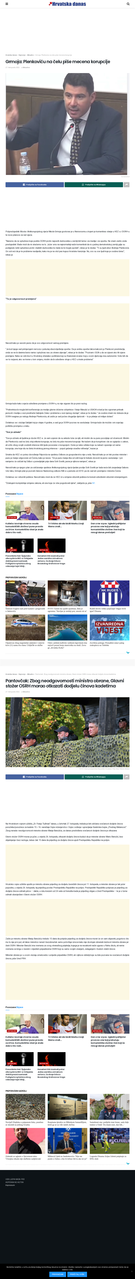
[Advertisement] (67, 35)
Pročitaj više (77, 1274)
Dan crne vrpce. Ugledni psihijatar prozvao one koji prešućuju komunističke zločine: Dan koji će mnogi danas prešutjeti (108, 528)
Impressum (10, 1185)
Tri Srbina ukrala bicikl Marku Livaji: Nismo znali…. (66, 525)
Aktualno (26, 67)
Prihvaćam (57, 1274)
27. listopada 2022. (13, 67)
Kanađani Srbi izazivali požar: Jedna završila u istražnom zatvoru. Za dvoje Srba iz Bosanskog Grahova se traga (51, 560)
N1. (93, 483)
